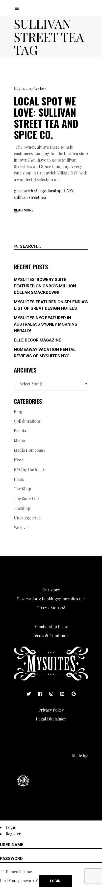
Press (19, 479)
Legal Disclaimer (51, 718)
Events (20, 430)
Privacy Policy (51, 710)
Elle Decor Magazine (37, 340)
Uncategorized (27, 517)
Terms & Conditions (51, 635)
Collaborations (27, 421)
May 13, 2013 (23, 88)
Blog (18, 411)
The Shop (22, 488)
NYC (71, 190)
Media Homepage (29, 450)
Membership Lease (51, 626)
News (19, 459)
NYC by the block (29, 469)
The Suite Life (26, 498)
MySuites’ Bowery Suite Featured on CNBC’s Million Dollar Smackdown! (45, 286)
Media (19, 440)
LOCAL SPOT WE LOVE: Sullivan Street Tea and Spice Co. (46, 118)
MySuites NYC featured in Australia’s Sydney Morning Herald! (45, 324)
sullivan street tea (30, 197)
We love (40, 88)
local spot (56, 190)
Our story (51, 589)
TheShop (22, 508)
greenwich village (30, 190)
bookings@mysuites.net (63, 598)
